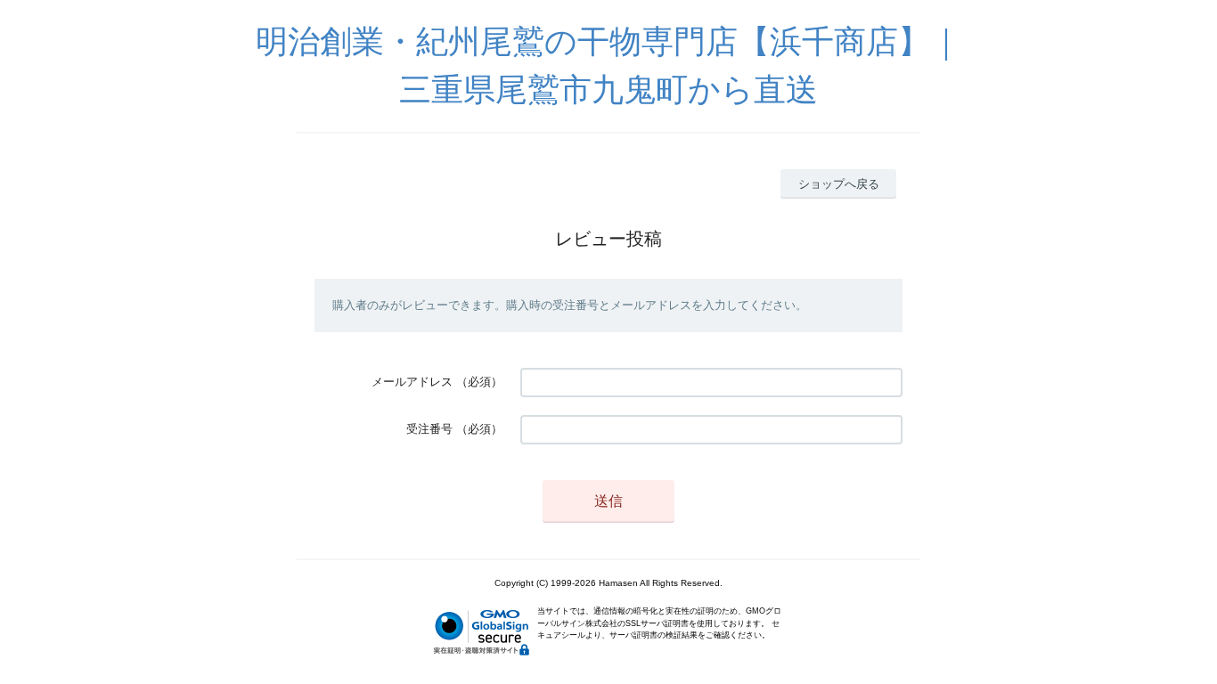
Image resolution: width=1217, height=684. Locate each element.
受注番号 (429, 429)
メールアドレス (412, 381)
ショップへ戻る (838, 184)
